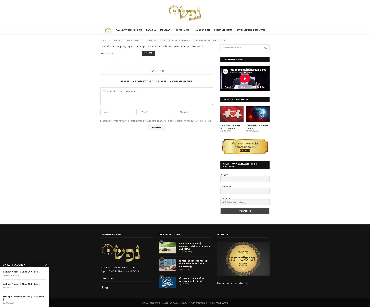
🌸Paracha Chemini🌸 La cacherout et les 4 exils (192, 279)
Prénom (224, 174)
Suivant (274, 258)
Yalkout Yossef (132, 40)
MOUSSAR (165, 30)
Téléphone (225, 198)
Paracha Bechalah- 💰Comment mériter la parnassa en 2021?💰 (195, 246)
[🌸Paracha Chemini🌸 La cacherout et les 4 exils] (167, 282)
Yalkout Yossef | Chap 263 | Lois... (21, 271)
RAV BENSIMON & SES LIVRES (250, 30)
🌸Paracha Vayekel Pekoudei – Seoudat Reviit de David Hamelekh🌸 (195, 263)
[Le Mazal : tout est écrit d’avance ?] (232, 114)
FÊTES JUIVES (182, 30)
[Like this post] (155, 70)
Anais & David (222, 302)
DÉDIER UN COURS (223, 30)
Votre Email (225, 186)
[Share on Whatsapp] (163, 70)
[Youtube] (106, 287)
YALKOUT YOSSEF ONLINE (129, 30)
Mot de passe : (107, 53)
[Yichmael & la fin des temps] (258, 114)
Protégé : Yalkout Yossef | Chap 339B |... (23, 298)
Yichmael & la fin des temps (257, 127)
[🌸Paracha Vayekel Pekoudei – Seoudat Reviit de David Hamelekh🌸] (167, 265)
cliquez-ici (243, 283)
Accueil (103, 40)
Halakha (116, 40)
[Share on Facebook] (160, 70)
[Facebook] (102, 287)
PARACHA (151, 30)
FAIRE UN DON (202, 30)
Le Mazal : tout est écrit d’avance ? (230, 127)
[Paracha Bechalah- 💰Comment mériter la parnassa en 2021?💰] (167, 247)
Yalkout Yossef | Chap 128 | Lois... (21, 283)
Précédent (212, 258)
